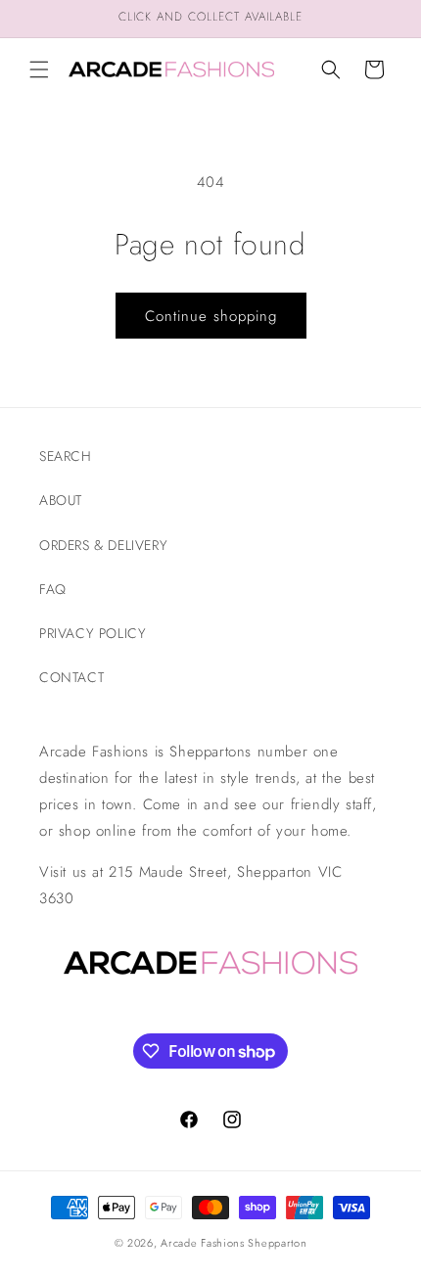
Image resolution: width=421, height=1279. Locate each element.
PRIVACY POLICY (92, 633)
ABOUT (60, 500)
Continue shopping (211, 316)
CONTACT (71, 677)
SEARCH (65, 456)
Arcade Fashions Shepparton (233, 1243)
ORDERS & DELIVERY (103, 545)
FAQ (53, 589)
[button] (39, 69)
